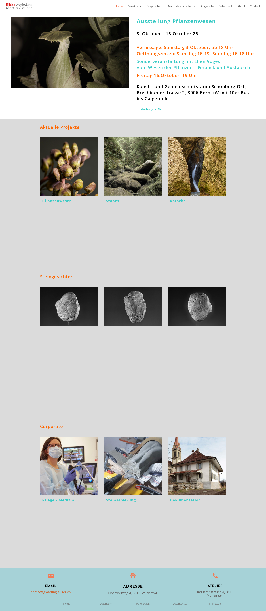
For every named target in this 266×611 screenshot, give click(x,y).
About (241, 6)
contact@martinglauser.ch (51, 592)
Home (119, 6)
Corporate (153, 6)
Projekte (132, 6)
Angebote (207, 6)
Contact (255, 6)
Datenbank (225, 6)
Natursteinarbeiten (180, 6)
